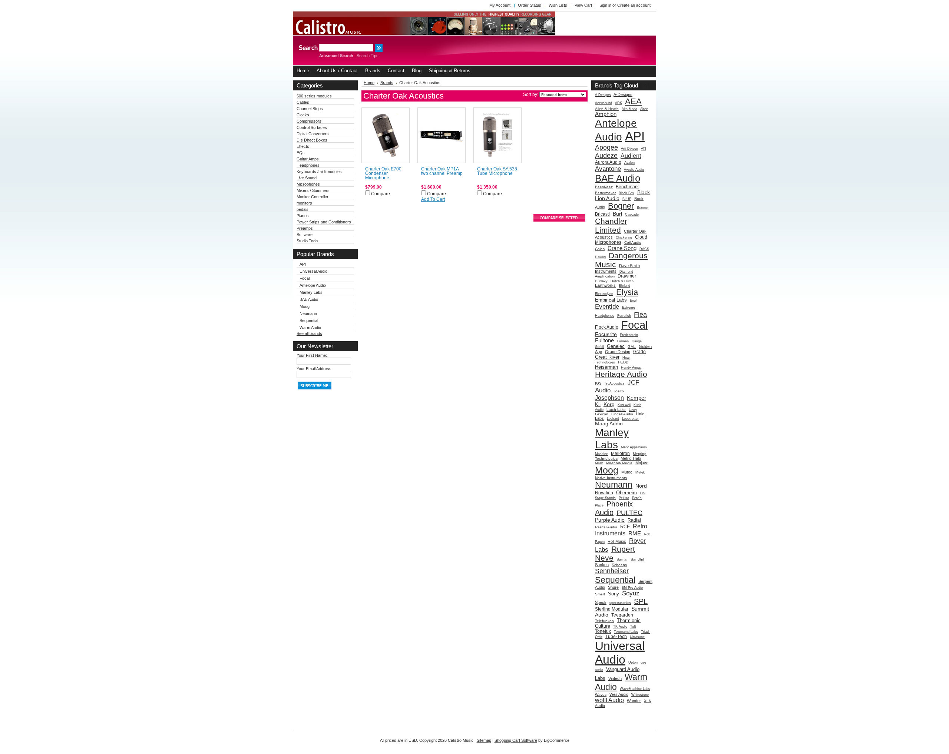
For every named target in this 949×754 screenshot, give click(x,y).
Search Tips (367, 55)
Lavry (633, 410)
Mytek (640, 472)
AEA (633, 101)
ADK (618, 103)
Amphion (605, 114)
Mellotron (620, 453)
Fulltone (604, 340)
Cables (303, 102)
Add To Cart (433, 199)
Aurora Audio (608, 162)
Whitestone (640, 695)
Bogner (621, 205)
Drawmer (627, 276)
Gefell (599, 347)
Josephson (609, 397)
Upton (633, 662)
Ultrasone (637, 637)
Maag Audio (609, 423)
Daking (600, 257)
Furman (623, 341)
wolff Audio (609, 700)
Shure (613, 587)
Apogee (606, 147)
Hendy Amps (631, 367)
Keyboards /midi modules (319, 171)
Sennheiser (612, 571)
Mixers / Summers (313, 190)
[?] (645, 85)
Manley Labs (311, 292)
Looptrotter (630, 419)
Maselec (601, 454)
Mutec (626, 472)
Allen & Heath (607, 109)
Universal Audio (313, 271)
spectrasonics (620, 603)
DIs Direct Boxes (312, 140)
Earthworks (605, 285)
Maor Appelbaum (634, 447)
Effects (303, 146)
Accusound (603, 103)
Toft (633, 626)
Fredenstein (629, 335)
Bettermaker (605, 193)
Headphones (308, 165)
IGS (598, 383)
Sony (613, 594)
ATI (643, 148)
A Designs (603, 95)
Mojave (641, 463)
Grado (639, 351)
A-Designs (623, 94)
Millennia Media (619, 463)
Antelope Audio (313, 285)
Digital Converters (313, 134)
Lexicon (601, 414)
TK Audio (620, 626)
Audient (631, 155)
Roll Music (617, 541)
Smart (600, 594)
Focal (305, 278)
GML (632, 347)
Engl (633, 300)
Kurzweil (624, 405)
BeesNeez (604, 187)
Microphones (308, 184)
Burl (617, 214)
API (303, 264)
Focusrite (606, 334)
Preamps (305, 228)
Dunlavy (601, 281)
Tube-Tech (616, 636)
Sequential (309, 320)
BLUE (626, 199)
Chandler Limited (611, 225)
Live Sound (307, 178)
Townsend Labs (626, 632)
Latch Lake (616, 410)
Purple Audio (610, 520)
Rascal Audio (606, 527)
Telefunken (604, 621)
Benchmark (627, 186)
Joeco (619, 391)
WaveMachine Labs (635, 689)
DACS (644, 249)
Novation (604, 492)
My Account (499, 5)
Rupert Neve (615, 553)
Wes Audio (618, 694)
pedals (302, 209)
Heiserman (606, 367)
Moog (305, 306)
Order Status (529, 5)
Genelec (616, 346)
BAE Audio (309, 299)
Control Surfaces (312, 127)
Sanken (602, 564)
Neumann (308, 313)
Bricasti (602, 214)
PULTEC (629, 512)
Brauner (643, 207)
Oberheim (626, 492)
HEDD (623, 362)
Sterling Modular (611, 609)
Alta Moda (629, 109)
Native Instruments (611, 478)
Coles (600, 249)
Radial (634, 520)
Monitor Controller (312, 197)
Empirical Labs (611, 300)
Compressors (309, 121)
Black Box (626, 193)
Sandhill (637, 559)
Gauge (637, 341)
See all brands (309, 333)
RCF (625, 526)
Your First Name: (312, 355)
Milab (599, 463)
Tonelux (603, 631)
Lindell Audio (622, 414)
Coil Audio (632, 242)
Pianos (303, 215)
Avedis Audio (634, 170)
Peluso (624, 498)
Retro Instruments (621, 530)
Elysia (627, 292)
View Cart (583, 5)
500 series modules (314, 96)
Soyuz (630, 593)
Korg (609, 404)
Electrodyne (604, 294)
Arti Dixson (629, 148)
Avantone (608, 168)
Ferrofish (624, 316)
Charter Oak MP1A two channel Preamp (442, 171)
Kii (598, 404)
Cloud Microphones (621, 240)
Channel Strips (310, 108)
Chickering (624, 237)
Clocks (303, 115)
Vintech (615, 678)
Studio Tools (307, 241)
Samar (622, 559)
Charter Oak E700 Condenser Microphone (383, 173)
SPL (641, 601)
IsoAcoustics (615, 383)
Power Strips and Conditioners (324, 222)
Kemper (636, 398)
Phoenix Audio (614, 508)
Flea (640, 314)
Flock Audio (606, 327)
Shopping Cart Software (516, 740)
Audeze (606, 155)
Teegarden (622, 615)
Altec (644, 109)
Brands (386, 82)
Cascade (632, 214)
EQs (301, 152)
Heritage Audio (621, 374)
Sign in (605, 5)
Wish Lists (558, 5)
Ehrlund (624, 286)
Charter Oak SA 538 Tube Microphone (497, 171)
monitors (304, 203)
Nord (641, 486)
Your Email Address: (315, 368)
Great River (607, 357)
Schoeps (619, 565)
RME (634, 533)
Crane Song (622, 248)
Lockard (613, 419)
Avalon (629, 163)
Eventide (607, 306)
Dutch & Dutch (622, 281)
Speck (600, 602)
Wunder (634, 700)
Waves (600, 694)
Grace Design (617, 351)
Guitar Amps (308, 159)
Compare (380, 194)
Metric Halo (631, 458)
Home (369, 82)
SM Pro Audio (632, 587)
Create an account (634, 5)
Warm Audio (310, 327)
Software (305, 234)
